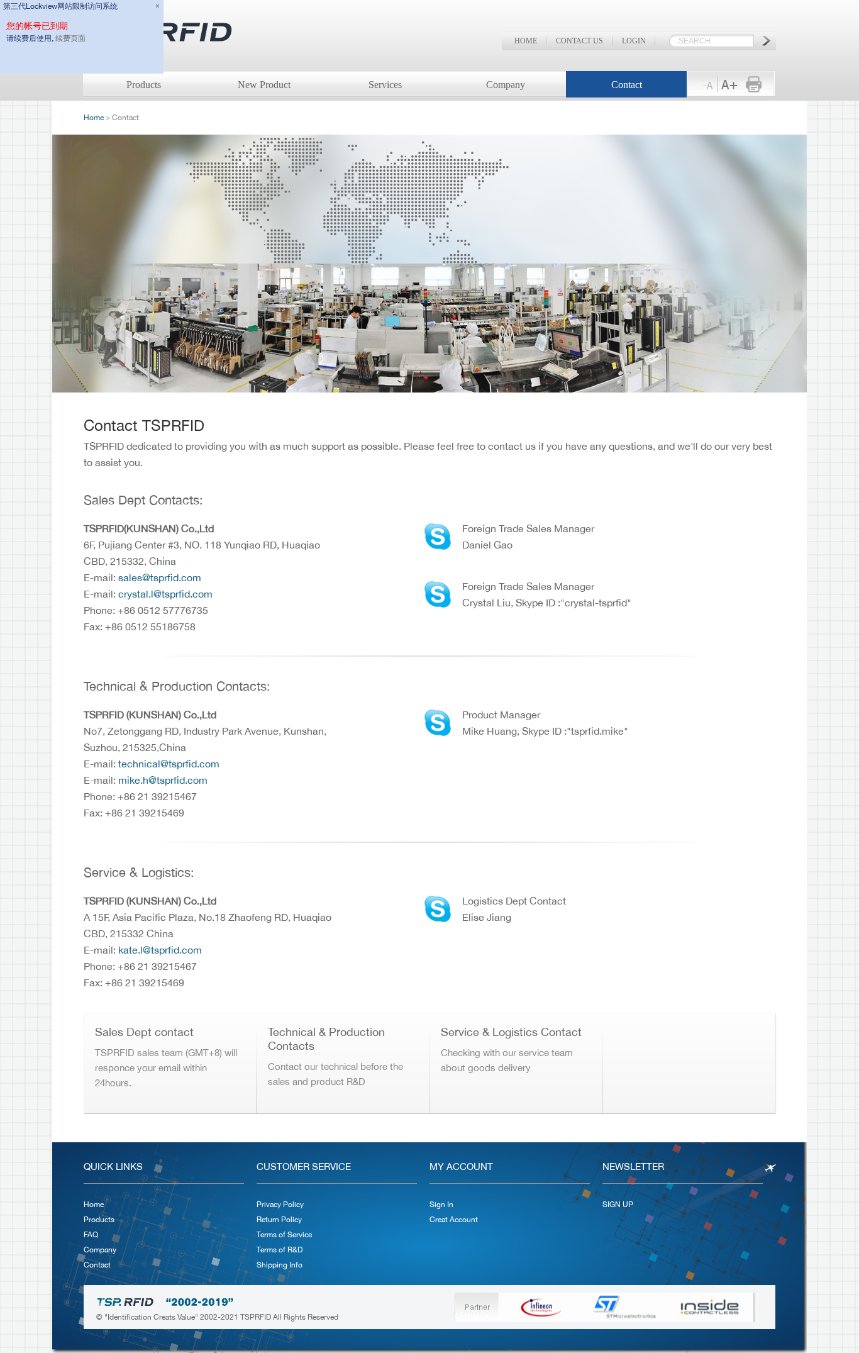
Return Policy (279, 1219)
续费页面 (70, 38)
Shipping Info (279, 1265)
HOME (525, 40)
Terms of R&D (279, 1249)
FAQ (91, 1234)
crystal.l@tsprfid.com (165, 593)
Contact (626, 84)
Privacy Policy (280, 1204)
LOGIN (634, 40)
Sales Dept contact (144, 1031)
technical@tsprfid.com (168, 763)
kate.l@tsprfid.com (160, 949)
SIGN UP (617, 1204)
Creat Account (454, 1219)
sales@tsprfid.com (159, 577)
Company (505, 84)
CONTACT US (579, 40)
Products (99, 1219)
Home (94, 117)
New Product (264, 84)
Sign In (441, 1204)
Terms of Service (284, 1234)
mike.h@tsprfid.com (163, 780)
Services (385, 84)
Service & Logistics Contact (511, 1031)
